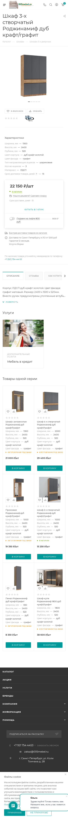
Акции (7, 679)
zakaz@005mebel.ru (36, 751)
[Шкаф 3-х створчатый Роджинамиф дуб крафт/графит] (34, 75)
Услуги (7, 687)
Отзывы (34, 276)
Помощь (8, 720)
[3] (11, 118)
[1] (5, 118)
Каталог (8, 671)
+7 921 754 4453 (23, 745)
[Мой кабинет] (56, 4)
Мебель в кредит (19, 361)
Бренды (8, 696)
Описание (12, 276)
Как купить (55, 276)
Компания (10, 704)
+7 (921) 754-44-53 (13, 259)
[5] (16, 118)
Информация (12, 712)
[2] (8, 118)
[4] (13, 118)
